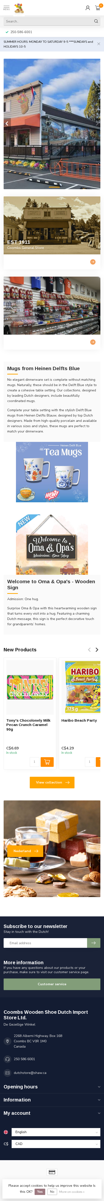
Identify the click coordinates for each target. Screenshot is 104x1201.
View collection (49, 782)
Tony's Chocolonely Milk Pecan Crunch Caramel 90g (28, 724)
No (52, 1191)
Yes (40, 1191)
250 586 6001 (24, 1059)
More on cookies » (71, 1192)
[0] (97, 8)
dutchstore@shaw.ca (30, 1073)
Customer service (52, 984)
